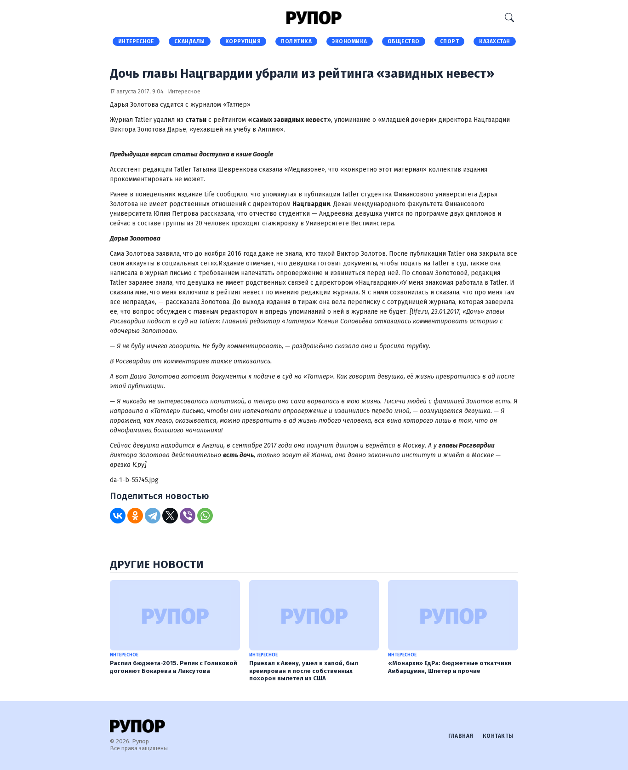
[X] (170, 515)
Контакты (498, 736)
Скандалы (189, 41)
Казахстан (494, 41)
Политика (296, 41)
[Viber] (187, 515)
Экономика (349, 41)
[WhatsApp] (205, 515)
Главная (461, 736)
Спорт (449, 41)
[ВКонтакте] (118, 515)
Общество (404, 41)
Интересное (136, 41)
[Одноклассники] (135, 515)
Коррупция (243, 41)
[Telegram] (152, 515)
